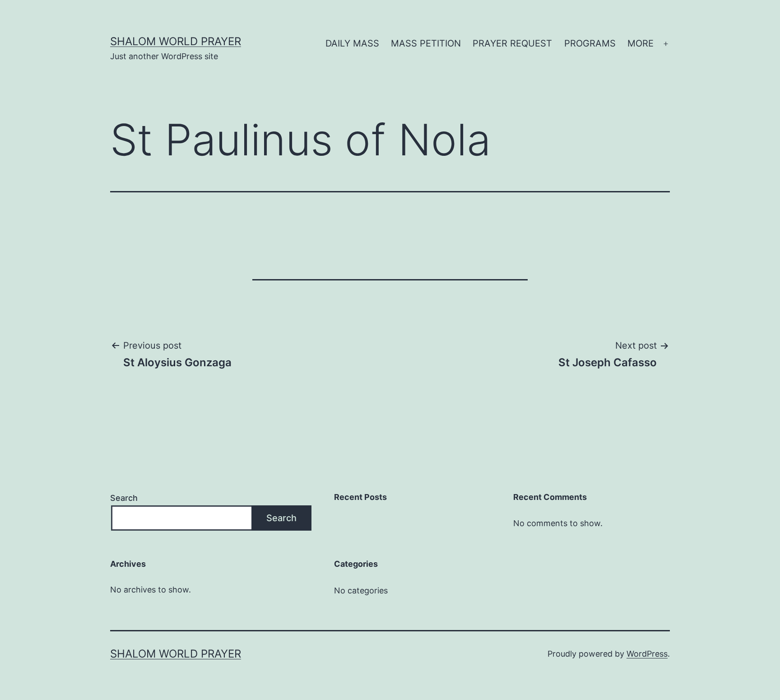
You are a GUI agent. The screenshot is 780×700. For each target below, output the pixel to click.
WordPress (647, 653)
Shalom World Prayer (175, 41)
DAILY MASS (352, 43)
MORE (640, 43)
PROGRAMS (590, 43)
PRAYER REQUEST (512, 43)
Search (124, 498)
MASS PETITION (426, 43)
